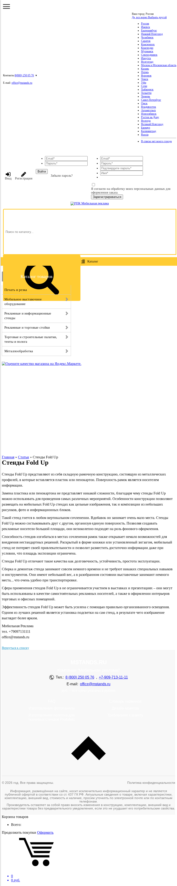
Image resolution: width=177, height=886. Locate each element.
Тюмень (145, 96)
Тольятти (146, 93)
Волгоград (147, 61)
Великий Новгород (152, 124)
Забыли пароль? (62, 175)
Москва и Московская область (158, 65)
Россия (145, 23)
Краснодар (147, 47)
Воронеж (146, 75)
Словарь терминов (125, 701)
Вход (8, 178)
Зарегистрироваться (107, 197)
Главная (8, 457)
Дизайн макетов (125, 708)
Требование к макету (125, 715)
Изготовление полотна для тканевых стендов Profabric (51, 717)
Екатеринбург (149, 30)
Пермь (145, 72)
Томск (144, 79)
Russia (144, 134)
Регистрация (23, 178)
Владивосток (148, 106)
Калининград (148, 131)
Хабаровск (147, 89)
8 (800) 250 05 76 (79, 677)
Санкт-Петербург (151, 100)
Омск (144, 103)
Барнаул (145, 127)
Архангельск (148, 110)
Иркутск (146, 58)
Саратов (145, 41)
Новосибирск (148, 113)
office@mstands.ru (22, 82)
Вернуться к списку (15, 648)
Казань (145, 68)
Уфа (143, 82)
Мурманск (147, 51)
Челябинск (147, 37)
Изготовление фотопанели (52, 708)
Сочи (144, 86)
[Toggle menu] (6, 6)
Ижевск (145, 27)
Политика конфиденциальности (151, 782)
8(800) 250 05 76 (24, 75)
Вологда (145, 120)
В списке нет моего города (156, 141)
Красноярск (148, 44)
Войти (42, 171)
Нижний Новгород (152, 34)
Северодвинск (149, 54)
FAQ (51, 701)
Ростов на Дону (150, 117)
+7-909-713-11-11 (113, 677)
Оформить (45, 832)
